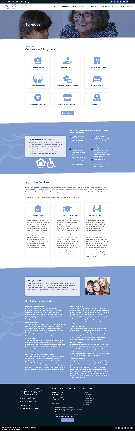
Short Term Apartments (97, 67)
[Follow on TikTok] (127, 1)
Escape (123, 6)
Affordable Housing (67, 67)
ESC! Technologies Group (13, 429)
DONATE (129, 6)
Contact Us (114, 6)
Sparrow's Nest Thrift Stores (67, 104)
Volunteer (75, 6)
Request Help (67, 113)
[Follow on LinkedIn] (117, 1)
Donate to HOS (97, 104)
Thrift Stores (103, 6)
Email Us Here (56, 403)
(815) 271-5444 (13, 2)
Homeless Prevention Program (67, 86)
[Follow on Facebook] (111, 1)
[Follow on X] (121, 1)
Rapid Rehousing (38, 67)
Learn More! (67, 420)
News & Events (92, 6)
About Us (55, 6)
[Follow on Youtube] (124, 1)
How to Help (65, 6)
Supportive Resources (38, 104)
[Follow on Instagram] (114, 1)
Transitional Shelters (38, 86)
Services (81, 6)
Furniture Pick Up (97, 86)
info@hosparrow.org (28, 2)
